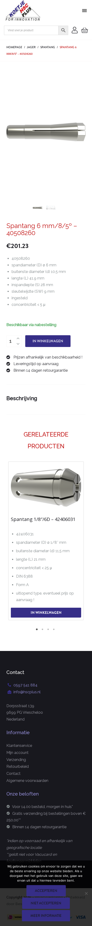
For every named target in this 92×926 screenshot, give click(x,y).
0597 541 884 (25, 685)
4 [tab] (54, 631)
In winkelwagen (48, 341)
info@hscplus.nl (27, 692)
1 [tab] (37, 631)
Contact (13, 773)
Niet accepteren (46, 903)
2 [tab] (43, 631)
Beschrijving (21, 398)
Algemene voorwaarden (27, 780)
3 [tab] (48, 631)
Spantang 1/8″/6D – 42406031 (43, 519)
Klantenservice (19, 745)
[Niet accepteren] (86, 893)
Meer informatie (46, 915)
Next (79, 131)
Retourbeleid (17, 766)
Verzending (16, 759)
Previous (12, 131)
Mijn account (17, 752)
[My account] (74, 30)
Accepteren (46, 890)
